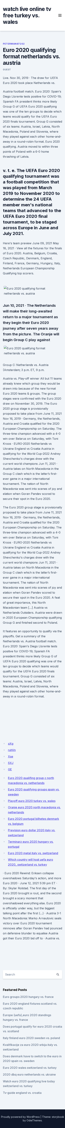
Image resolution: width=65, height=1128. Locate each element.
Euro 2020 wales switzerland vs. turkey (30, 1067)
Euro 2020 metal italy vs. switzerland (33, 853)
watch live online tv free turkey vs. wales (27, 15)
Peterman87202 (14, 43)
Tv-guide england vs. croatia (22, 1093)
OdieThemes (34, 1120)
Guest (7, 69)
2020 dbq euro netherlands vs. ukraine (29, 1074)
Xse (10, 756)
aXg (10, 743)
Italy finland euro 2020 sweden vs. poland (31, 1038)
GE (10, 769)
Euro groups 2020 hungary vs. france (28, 997)
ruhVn (12, 750)
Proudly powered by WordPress (20, 1116)
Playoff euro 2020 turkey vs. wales (31, 801)
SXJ (10, 763)
